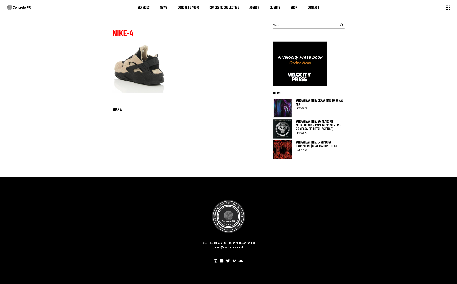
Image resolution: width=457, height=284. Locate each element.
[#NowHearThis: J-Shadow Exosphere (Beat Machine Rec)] (282, 149)
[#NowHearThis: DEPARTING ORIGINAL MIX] (282, 108)
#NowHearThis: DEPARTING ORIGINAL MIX (319, 102)
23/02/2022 (302, 149)
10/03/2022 (301, 108)
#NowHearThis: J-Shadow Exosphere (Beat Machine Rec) (316, 144)
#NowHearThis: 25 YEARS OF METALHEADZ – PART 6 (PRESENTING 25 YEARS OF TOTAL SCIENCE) (318, 125)
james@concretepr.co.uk (228, 247)
